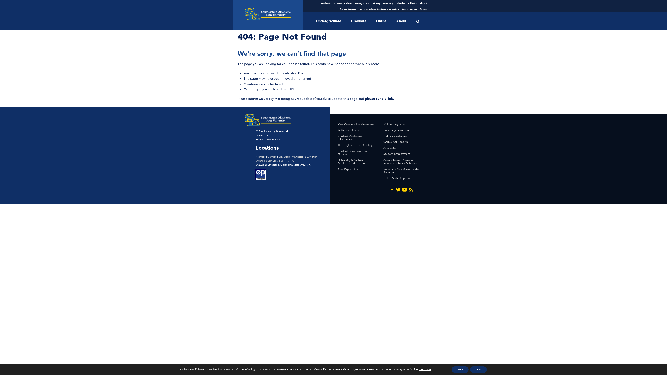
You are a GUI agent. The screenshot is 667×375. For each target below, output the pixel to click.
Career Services (348, 8)
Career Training (409, 8)
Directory (388, 3)
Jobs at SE (389, 147)
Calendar (400, 3)
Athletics (412, 3)
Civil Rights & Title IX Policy (355, 145)
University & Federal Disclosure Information (352, 162)
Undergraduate (328, 21)
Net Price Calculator (396, 136)
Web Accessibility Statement (356, 124)
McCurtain (284, 156)
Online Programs (394, 124)
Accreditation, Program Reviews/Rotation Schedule (400, 161)
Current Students (343, 3)
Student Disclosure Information (350, 137)
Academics (326, 3)
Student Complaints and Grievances (353, 152)
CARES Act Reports (395, 141)
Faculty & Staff (362, 3)
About (401, 21)
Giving (423, 8)
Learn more (425, 369)
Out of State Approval (397, 178)
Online (381, 21)
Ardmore (261, 156)
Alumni (423, 3)
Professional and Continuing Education (379, 8)
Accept (460, 369)
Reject (478, 369)
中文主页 (289, 160)
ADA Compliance (349, 130)
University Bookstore (396, 130)
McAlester (297, 156)
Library (376, 3)
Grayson (272, 156)
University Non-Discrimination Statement (402, 170)
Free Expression (348, 169)
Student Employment (396, 153)
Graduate (358, 21)
